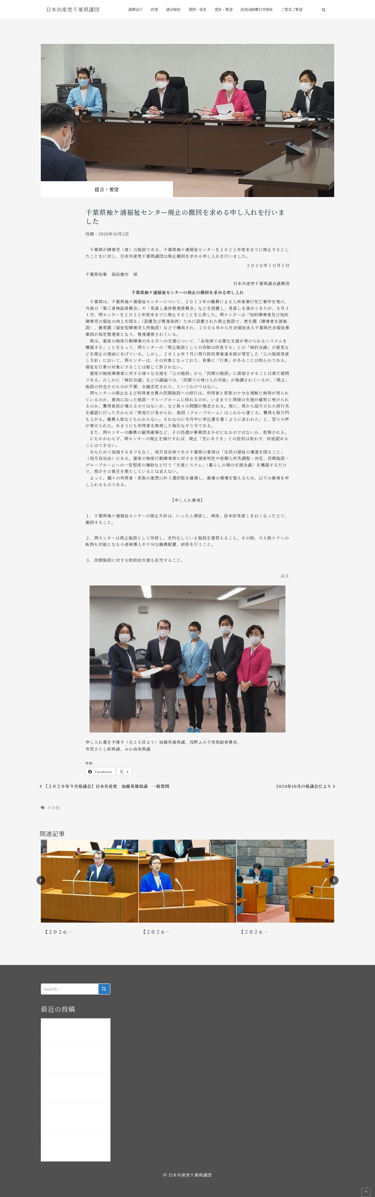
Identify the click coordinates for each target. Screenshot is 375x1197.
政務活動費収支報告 (257, 9)
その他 (53, 807)
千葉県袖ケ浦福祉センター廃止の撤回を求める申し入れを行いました (185, 216)
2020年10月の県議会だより (303, 786)
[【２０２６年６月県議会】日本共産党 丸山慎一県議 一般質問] (285, 881)
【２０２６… (57, 931)
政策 (154, 9)
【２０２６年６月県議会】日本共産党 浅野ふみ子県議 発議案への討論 (75, 1090)
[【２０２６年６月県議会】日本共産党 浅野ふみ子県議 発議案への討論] (187, 881)
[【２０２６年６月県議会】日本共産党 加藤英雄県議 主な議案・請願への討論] (89, 881)
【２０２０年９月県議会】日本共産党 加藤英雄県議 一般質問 (106, 786)
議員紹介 (135, 9)
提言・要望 (223, 9)
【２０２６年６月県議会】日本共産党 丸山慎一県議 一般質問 (75, 1120)
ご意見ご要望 (291, 9)
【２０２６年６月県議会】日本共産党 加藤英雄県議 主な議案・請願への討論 (75, 1060)
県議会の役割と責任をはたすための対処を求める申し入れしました (75, 1149)
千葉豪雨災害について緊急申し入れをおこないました (75, 1031)
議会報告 (173, 9)
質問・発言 (197, 9)
